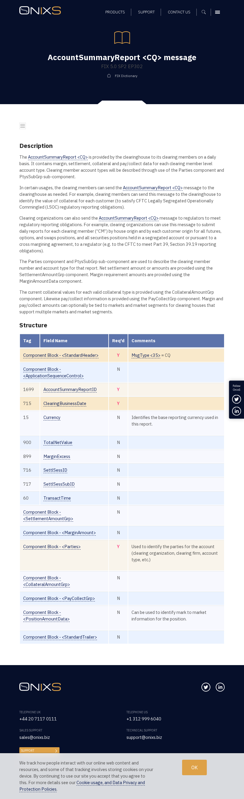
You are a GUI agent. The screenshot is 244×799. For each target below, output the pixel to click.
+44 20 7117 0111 (38, 719)
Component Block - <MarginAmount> (59, 532)
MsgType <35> (146, 355)
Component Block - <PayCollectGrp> (59, 598)
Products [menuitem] (115, 12)
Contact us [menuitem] (179, 12)
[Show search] (206, 12)
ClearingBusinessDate (64, 403)
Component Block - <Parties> (52, 546)
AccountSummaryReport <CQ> (58, 157)
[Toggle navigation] (22, 126)
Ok (194, 767)
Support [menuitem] (146, 12)
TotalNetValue (57, 442)
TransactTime (57, 498)
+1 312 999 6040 (143, 719)
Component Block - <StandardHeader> (60, 355)
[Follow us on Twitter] (205, 687)
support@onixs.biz (144, 737)
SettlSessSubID (59, 484)
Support (27, 751)
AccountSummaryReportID (70, 389)
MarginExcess (56, 456)
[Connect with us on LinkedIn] (220, 687)
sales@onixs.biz (34, 737)
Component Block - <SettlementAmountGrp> (48, 515)
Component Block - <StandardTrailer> (60, 637)
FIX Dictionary (126, 76)
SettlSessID (55, 470)
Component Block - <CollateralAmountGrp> (46, 581)
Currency (51, 417)
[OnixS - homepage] (41, 11)
